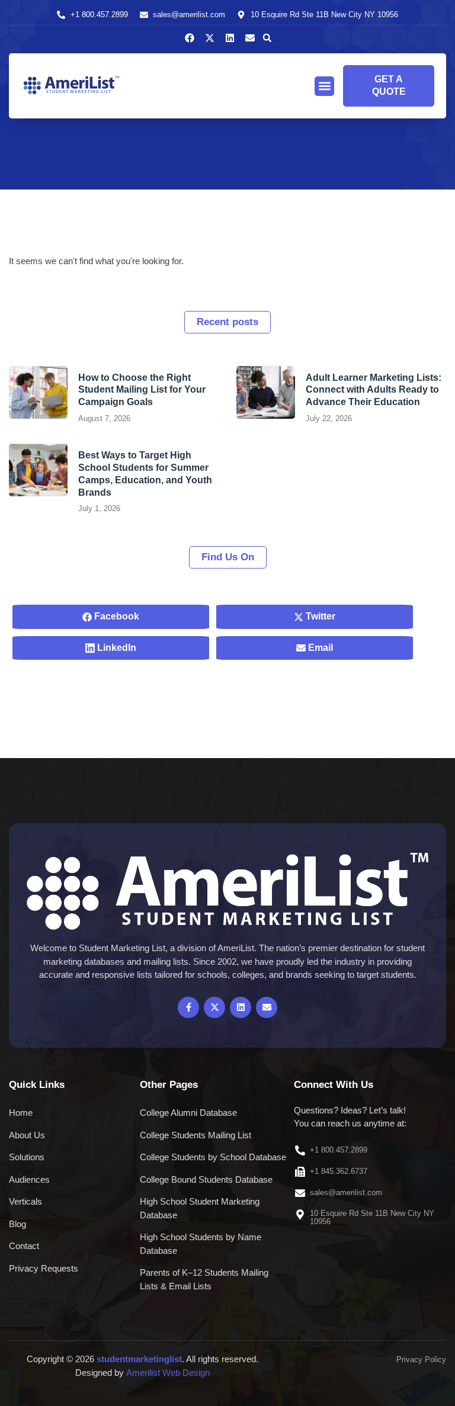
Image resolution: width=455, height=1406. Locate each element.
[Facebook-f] (188, 1007)
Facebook (115, 616)
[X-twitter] (209, 38)
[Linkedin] (230, 38)
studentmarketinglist (139, 1359)
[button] (267, 37)
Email (319, 648)
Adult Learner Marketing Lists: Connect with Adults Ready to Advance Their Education (373, 390)
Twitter (319, 616)
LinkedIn (115, 648)
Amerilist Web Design (168, 1373)
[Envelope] (250, 38)
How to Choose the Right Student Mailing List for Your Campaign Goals (142, 390)
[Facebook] (189, 38)
